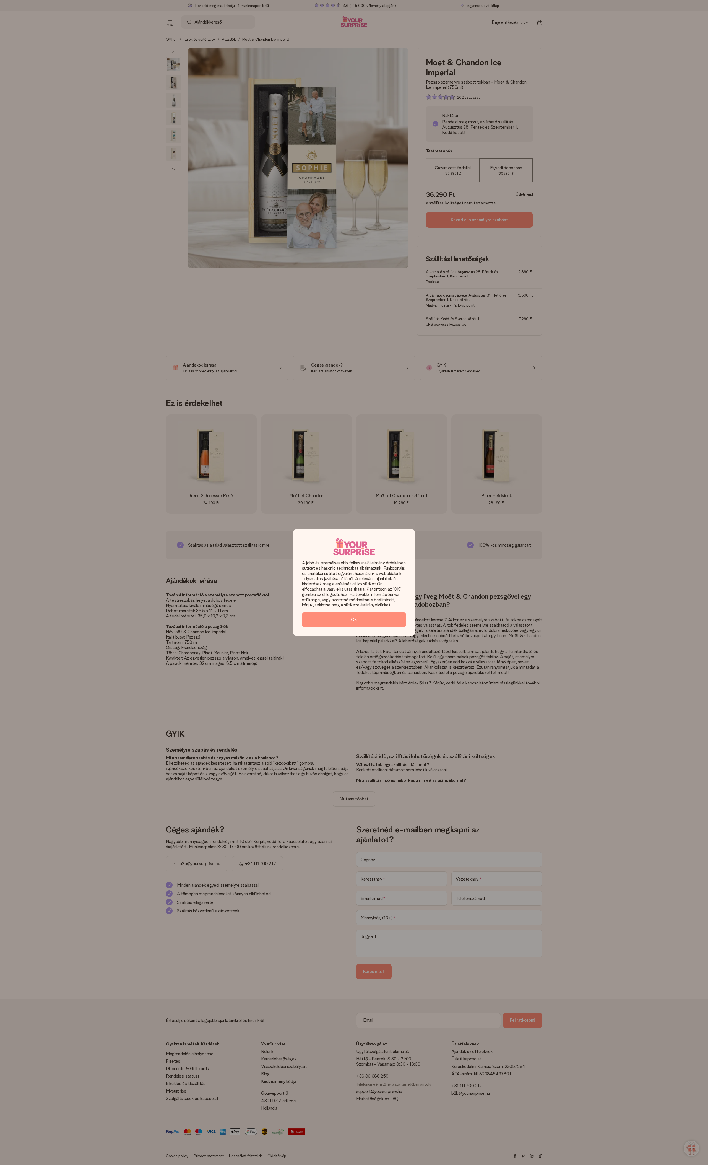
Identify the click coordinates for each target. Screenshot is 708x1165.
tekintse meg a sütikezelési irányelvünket (352, 605)
